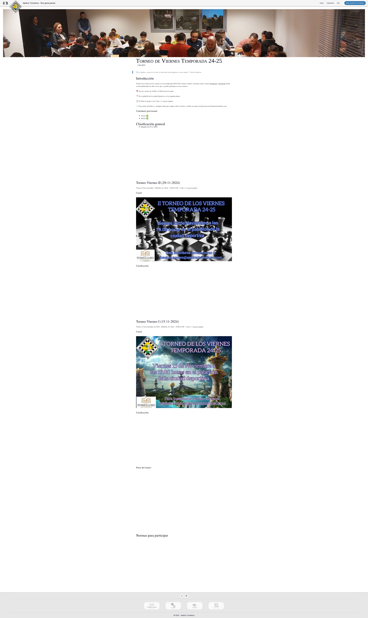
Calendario (330, 3)
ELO (338, 3)
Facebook (222, 83)
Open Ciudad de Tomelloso (355, 3)
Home (322, 3)
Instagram (213, 83)
